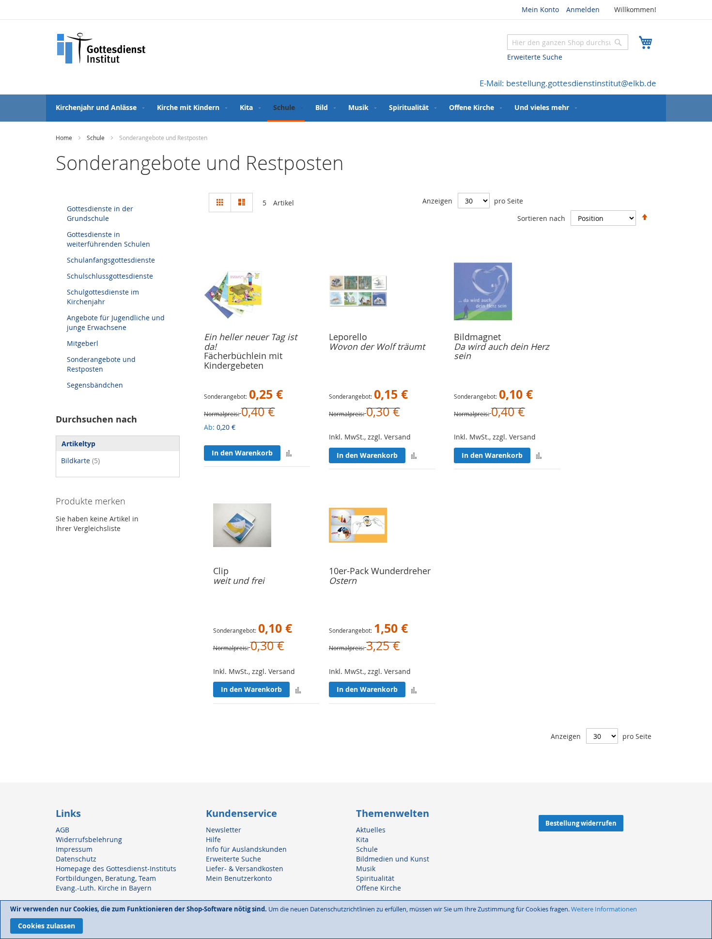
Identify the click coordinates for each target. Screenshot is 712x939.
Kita (362, 839)
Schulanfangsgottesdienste (111, 260)
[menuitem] (98, 107)
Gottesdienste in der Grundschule (100, 213)
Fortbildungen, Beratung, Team (106, 878)
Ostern (342, 580)
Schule (96, 137)
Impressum (74, 849)
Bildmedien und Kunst (392, 858)
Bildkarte (80, 460)
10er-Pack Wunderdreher (380, 571)
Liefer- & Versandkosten (244, 868)
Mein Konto (540, 9)
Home (65, 137)
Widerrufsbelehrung (89, 839)
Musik (365, 868)
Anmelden (583, 9)
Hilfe (213, 839)
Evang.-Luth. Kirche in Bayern (104, 887)
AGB (62, 829)
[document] (356, 920)
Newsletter (223, 829)
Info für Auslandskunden (246, 849)
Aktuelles (371, 829)
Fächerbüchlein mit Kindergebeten (243, 360)
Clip (221, 571)
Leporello (348, 337)
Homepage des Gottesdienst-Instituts (116, 868)
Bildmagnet (477, 337)
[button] (288, 452)
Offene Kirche (378, 887)
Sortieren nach (541, 218)
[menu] (356, 108)
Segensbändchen (95, 385)
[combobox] (567, 42)
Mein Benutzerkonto (239, 878)
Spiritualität (375, 878)
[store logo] (102, 48)
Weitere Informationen (604, 909)
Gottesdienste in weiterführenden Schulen (108, 239)
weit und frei (238, 580)
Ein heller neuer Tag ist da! (250, 341)
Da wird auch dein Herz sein (501, 351)
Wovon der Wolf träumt (377, 346)
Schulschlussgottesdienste (110, 276)
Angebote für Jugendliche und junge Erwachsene (116, 322)
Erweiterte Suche (534, 57)
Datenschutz (76, 858)
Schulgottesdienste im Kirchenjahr (103, 296)
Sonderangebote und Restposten (101, 364)
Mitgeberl (82, 343)
